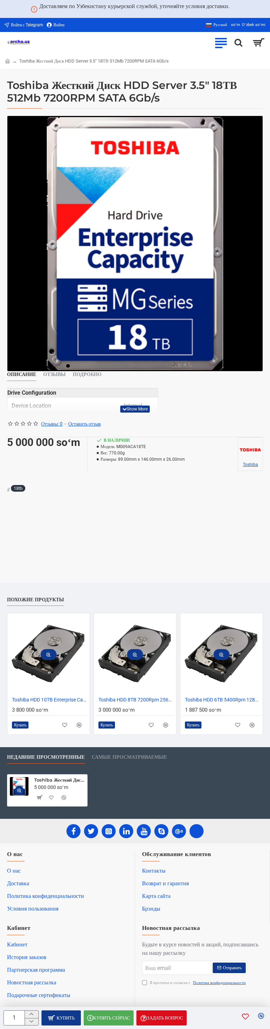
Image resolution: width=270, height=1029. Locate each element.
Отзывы (54, 374)
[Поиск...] (238, 42)
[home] (7, 60)
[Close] (238, 9)
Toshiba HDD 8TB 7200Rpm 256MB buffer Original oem (136, 700)
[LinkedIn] (126, 831)
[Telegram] (196, 831)
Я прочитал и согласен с (197, 983)
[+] (31, 1014)
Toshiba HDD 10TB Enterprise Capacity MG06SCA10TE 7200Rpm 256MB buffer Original (50, 700)
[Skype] (161, 831)
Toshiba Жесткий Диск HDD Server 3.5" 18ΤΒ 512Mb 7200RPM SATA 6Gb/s (59, 780)
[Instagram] (109, 831)
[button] (135, 409)
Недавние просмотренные (46, 757)
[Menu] (221, 42)
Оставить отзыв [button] (84, 424)
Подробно (87, 374)
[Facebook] (73, 831)
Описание (21, 374)
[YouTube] (144, 831)
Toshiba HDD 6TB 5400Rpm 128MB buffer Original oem (223, 700)
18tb (18, 488)
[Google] (179, 831)
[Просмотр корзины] (258, 42)
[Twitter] (91, 831)
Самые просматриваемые (129, 757)
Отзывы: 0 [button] (52, 424)
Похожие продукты (35, 600)
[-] (31, 1021)
